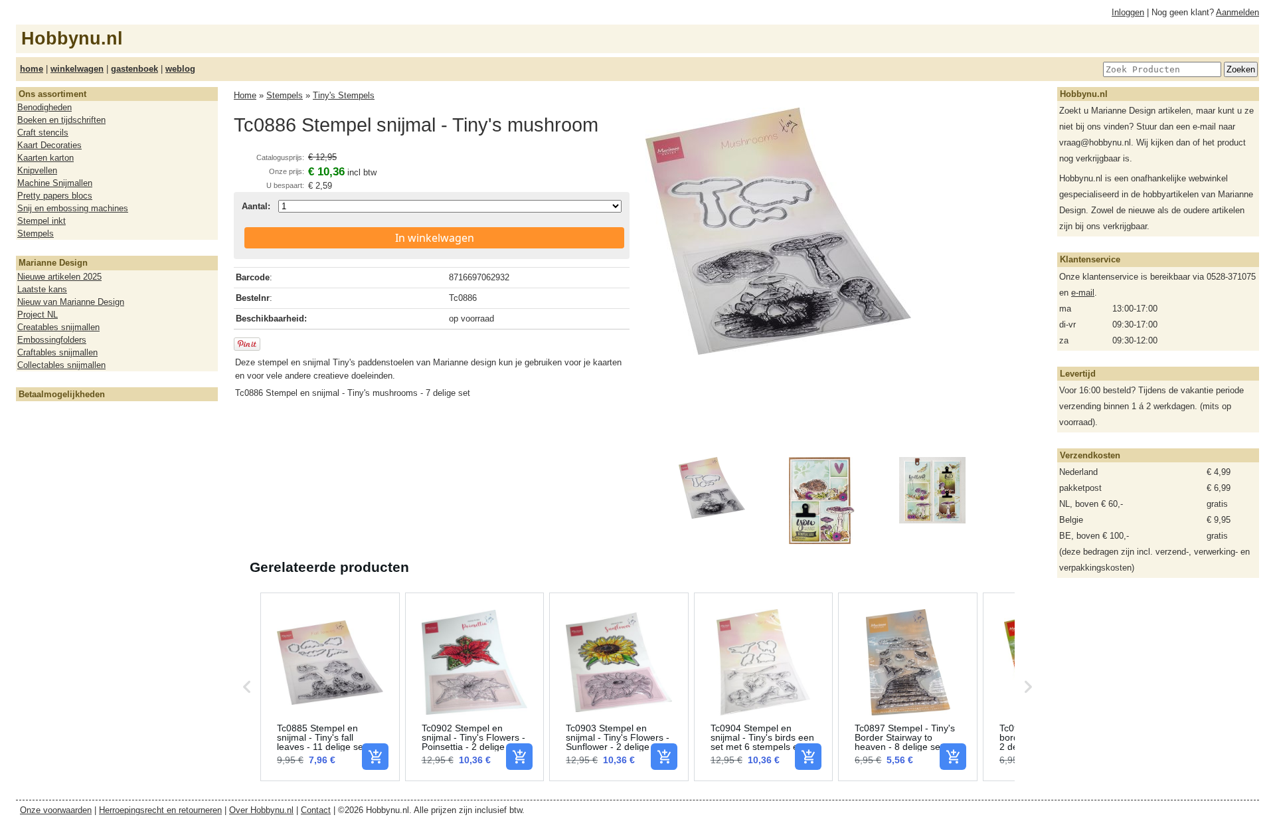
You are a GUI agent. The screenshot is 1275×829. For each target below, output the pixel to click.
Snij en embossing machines (72, 208)
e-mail (1082, 293)
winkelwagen (77, 69)
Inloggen (1128, 12)
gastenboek (134, 69)
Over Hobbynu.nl (261, 810)
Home (245, 95)
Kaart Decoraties (49, 145)
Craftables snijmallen (57, 352)
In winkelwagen (434, 237)
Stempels (35, 233)
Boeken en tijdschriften (61, 120)
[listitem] (330, 687)
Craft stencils (42, 133)
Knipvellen (37, 170)
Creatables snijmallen (58, 327)
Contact (316, 810)
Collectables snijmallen (61, 365)
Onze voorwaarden (56, 810)
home (31, 69)
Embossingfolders (51, 340)
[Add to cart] (375, 756)
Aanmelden (1237, 12)
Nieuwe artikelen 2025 (59, 277)
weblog (180, 69)
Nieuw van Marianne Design (70, 302)
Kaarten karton (45, 158)
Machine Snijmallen (54, 183)
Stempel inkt (41, 221)
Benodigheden (44, 107)
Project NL (37, 315)
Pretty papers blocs (54, 196)
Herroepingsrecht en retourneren (160, 810)
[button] (247, 687)
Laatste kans (42, 289)
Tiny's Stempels (344, 95)
